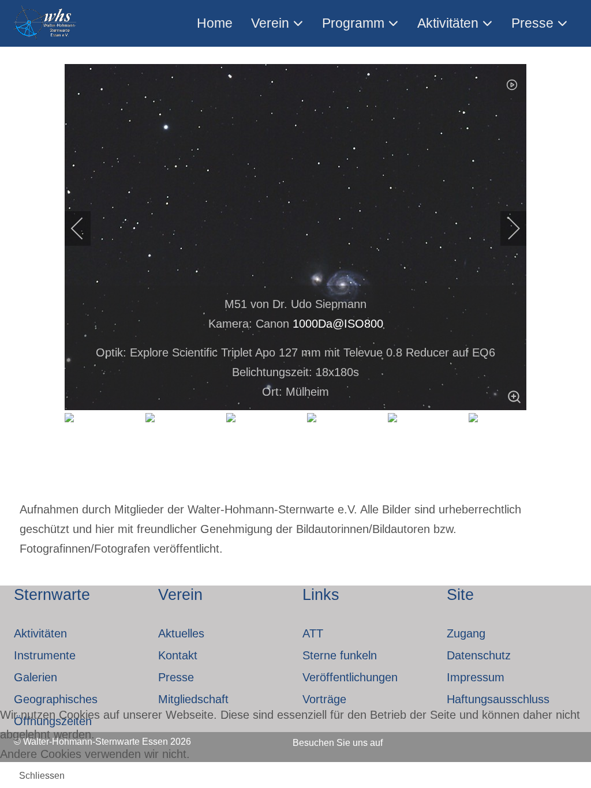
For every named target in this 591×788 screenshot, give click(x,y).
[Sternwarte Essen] (46, 23)
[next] (506, 228)
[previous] (85, 228)
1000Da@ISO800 (338, 323)
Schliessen (42, 776)
